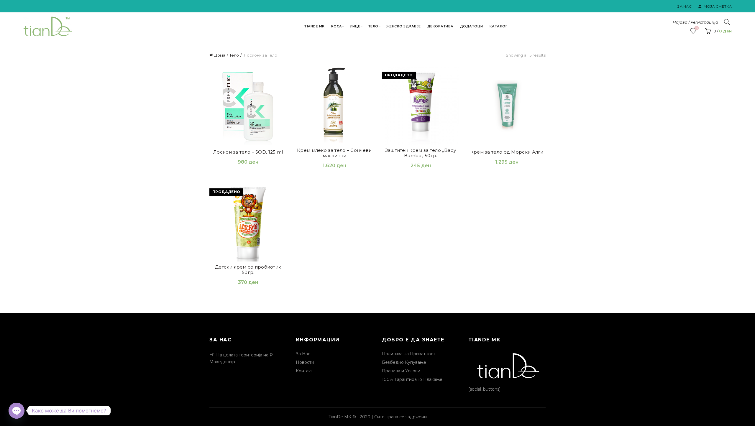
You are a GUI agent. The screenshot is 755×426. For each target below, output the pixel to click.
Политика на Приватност (408, 353)
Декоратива (440, 26)
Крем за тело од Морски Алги (507, 152)
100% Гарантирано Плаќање (412, 379)
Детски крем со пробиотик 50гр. (248, 269)
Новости (305, 362)
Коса (336, 26)
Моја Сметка (718, 6)
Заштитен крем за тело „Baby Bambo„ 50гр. (420, 153)
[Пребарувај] (727, 21)
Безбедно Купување (404, 362)
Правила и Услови (401, 371)
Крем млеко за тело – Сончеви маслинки (334, 153)
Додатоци (471, 26)
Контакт (304, 371)
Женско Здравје (403, 26)
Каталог (499, 26)
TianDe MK (314, 26)
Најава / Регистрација (695, 22)
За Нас (684, 6)
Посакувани (696, 28)
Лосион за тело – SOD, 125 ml (248, 152)
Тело (373, 26)
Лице (355, 26)
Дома (219, 55)
